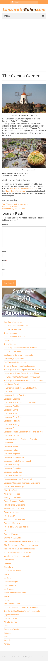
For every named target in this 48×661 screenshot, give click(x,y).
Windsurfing (9, 560)
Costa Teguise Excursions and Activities (20, 348)
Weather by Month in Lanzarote (17, 556)
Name (4, 251)
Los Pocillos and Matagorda (15, 487)
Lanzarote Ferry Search (14, 417)
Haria (6, 600)
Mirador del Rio (10, 622)
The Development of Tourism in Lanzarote (21, 541)
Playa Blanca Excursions (14, 505)
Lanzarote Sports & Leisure (15, 476)
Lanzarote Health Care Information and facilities (23, 432)
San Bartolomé (10, 585)
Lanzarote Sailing (11, 465)
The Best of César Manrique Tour (23, 189)
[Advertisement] (24, 44)
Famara (7, 596)
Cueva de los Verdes (12, 571)
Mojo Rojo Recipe (11, 490)
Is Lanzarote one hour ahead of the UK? (20, 388)
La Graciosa (9, 589)
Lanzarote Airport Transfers (15, 395)
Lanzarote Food (10, 428)
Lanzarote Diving (11, 410)
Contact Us (8, 340)
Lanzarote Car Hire (12, 406)
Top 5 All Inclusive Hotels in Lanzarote (20, 549)
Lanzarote (8, 392)
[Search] (12, 2)
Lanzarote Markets (11, 446)
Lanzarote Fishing (11, 425)
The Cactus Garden (12, 604)
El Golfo (7, 563)
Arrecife (7, 640)
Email (4, 260)
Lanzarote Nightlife (12, 454)
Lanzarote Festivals (12, 421)
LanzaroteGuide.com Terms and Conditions (22, 483)
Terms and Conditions (39, 657)
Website (4, 270)
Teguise (7, 633)
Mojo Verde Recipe (12, 494)
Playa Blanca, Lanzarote (14, 509)
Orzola (7, 626)
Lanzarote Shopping (12, 468)
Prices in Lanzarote (12, 512)
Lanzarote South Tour (13, 472)
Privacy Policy (29, 657)
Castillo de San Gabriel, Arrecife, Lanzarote (22, 611)
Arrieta (7, 644)
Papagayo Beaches (12, 629)
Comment (5, 224)
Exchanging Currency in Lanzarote (18, 355)
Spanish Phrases (11, 534)
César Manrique (10, 333)
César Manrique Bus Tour (14, 337)
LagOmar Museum (11, 615)
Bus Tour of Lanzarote (13, 322)
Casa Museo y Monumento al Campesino (21, 607)
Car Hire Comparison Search (16, 326)
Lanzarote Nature (11, 450)
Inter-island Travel (11, 384)
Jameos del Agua (11, 582)
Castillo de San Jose (12, 329)
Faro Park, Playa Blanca (14, 359)
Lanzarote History (11, 435)
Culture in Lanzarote (12, 351)
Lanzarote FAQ (10, 414)
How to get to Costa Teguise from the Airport (22, 370)
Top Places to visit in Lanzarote (15, 204)
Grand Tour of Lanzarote (15, 191)
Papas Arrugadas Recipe (14, 501)
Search (7, 531)
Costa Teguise (10, 344)
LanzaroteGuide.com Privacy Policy (19, 479)
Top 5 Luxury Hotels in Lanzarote (17, 552)
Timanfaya (8, 567)
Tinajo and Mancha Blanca (15, 593)
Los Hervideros (10, 618)
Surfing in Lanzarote (12, 538)
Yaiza (6, 574)
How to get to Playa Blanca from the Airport (21, 373)
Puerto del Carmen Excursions (16, 527)
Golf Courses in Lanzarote (15, 362)
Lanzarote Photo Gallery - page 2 (17, 461)
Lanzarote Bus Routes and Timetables (20, 403)
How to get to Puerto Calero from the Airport (22, 377)
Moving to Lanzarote (12, 498)
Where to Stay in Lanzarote (13, 209)
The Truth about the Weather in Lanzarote (21, 545)
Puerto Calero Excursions (14, 520)
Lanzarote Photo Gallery (14, 457)
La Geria (7, 578)
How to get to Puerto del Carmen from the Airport (24, 381)
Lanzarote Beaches (10, 206)
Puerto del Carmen (12, 523)
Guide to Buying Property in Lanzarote (20, 366)
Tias (6, 637)
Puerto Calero (10, 516)
